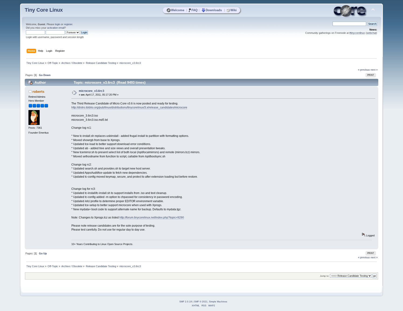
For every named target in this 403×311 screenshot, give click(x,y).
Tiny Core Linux (44, 10)
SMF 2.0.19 (185, 301)
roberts (38, 91)
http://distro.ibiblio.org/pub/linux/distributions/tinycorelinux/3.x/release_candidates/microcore (129, 107)
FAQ (194, 10)
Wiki (233, 10)
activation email (55, 27)
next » (374, 69)
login (57, 24)
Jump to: (324, 276)
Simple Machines (218, 301)
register (68, 24)
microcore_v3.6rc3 (91, 91)
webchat (371, 32)
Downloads (214, 10)
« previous (364, 69)
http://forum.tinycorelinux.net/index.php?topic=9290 (151, 217)
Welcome (177, 10)
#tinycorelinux (357, 32)
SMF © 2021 (201, 301)
